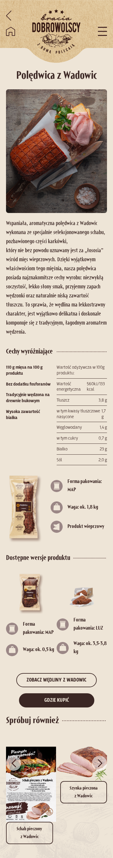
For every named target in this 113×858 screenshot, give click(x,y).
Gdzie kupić (56, 700)
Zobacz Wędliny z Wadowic (56, 680)
